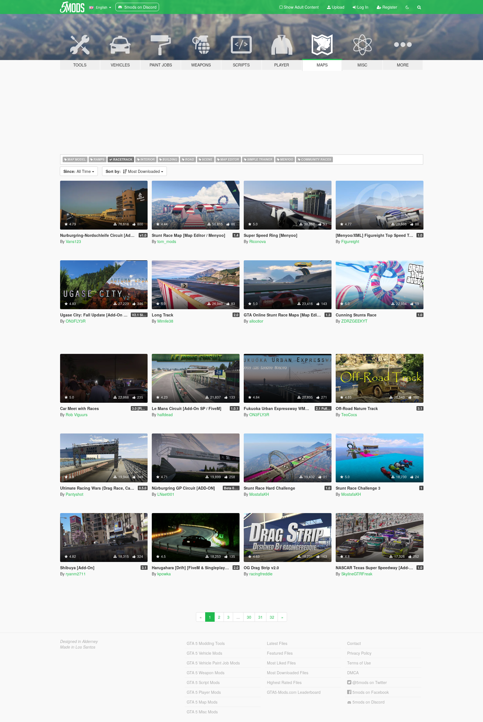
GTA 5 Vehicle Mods (204, 653)
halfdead (165, 414)
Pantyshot (74, 494)
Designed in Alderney (79, 641)
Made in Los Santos (77, 647)
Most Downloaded (133, 171)
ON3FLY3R (76, 321)
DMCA (353, 672)
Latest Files (277, 643)
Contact (354, 643)
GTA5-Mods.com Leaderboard (294, 692)
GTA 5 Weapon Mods (205, 672)
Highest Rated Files (284, 682)
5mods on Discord (368, 702)
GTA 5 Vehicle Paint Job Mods (213, 663)
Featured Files (280, 653)
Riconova (257, 241)
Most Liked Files (281, 663)
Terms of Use (359, 663)
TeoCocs (349, 414)
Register (389, 7)
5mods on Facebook (370, 692)
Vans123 (73, 241)
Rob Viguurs (76, 414)
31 (260, 617)
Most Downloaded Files (287, 672)
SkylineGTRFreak (356, 573)
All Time (77, 171)
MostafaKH (259, 494)
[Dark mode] (407, 7)
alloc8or (256, 321)
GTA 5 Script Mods (203, 682)
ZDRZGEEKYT (354, 321)
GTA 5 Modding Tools (206, 643)
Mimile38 (165, 321)
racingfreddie (261, 573)
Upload (337, 7)
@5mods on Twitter (369, 682)
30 (249, 617)
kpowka (164, 573)
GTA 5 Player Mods (204, 692)
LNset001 (165, 494)
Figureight (350, 241)
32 (272, 617)
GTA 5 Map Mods (202, 702)
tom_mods (166, 241)
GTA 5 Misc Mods (202, 711)
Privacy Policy (359, 653)
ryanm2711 (76, 573)
